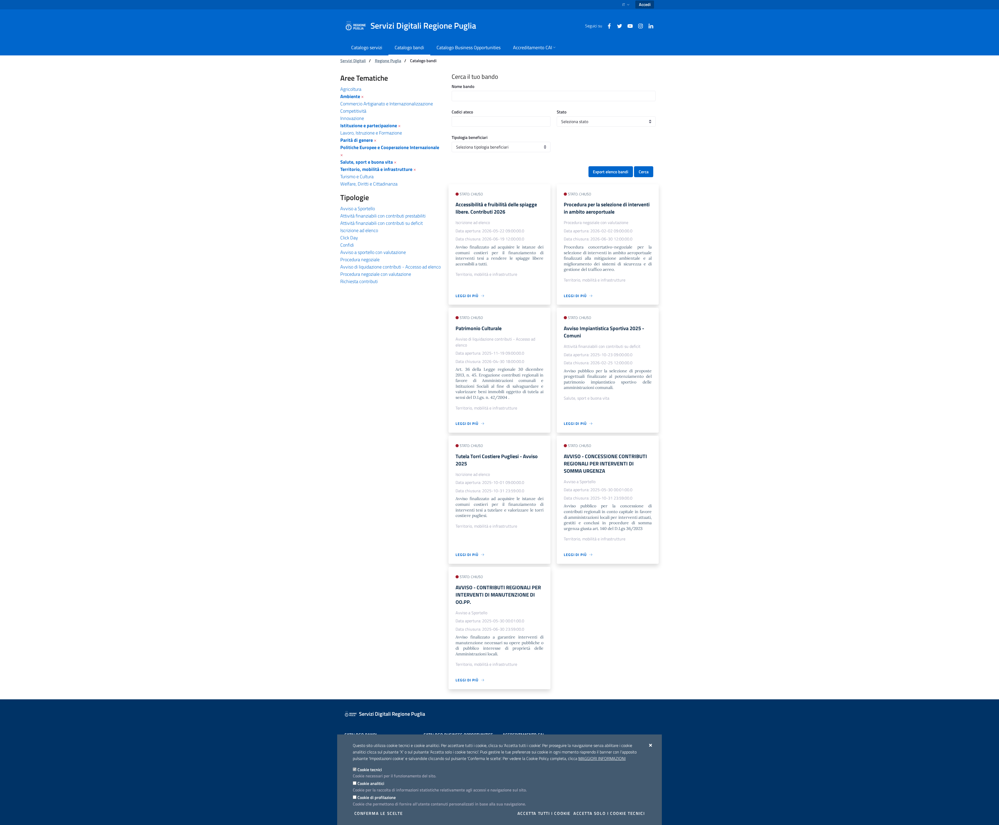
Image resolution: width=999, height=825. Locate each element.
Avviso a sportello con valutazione (373, 252)
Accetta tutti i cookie (544, 813)
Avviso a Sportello (357, 208)
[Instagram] (638, 25)
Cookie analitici (370, 783)
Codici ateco (462, 112)
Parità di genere (356, 140)
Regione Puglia (388, 60)
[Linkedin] (649, 25)
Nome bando (463, 86)
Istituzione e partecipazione (368, 125)
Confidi (347, 244)
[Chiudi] (651, 745)
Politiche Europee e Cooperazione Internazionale (389, 147)
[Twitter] (617, 25)
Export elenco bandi (610, 172)
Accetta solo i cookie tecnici (609, 813)
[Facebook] (607, 25)
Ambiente (350, 96)
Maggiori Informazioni (602, 758)
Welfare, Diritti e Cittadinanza (369, 183)
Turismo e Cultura (357, 176)
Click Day (349, 237)
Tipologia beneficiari (470, 137)
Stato (561, 112)
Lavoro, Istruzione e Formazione (371, 132)
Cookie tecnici (369, 769)
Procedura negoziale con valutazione (375, 274)
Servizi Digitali (353, 60)
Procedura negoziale (360, 259)
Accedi (645, 4)
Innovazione (352, 118)
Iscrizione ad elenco (359, 230)
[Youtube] (628, 25)
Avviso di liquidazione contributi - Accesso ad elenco (390, 266)
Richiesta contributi (359, 281)
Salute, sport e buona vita (366, 161)
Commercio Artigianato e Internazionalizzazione (386, 103)
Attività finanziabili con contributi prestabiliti (383, 215)
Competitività (353, 110)
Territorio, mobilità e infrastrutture (376, 169)
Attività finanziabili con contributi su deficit (381, 223)
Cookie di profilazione (376, 797)
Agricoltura (350, 89)
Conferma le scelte (378, 813)
